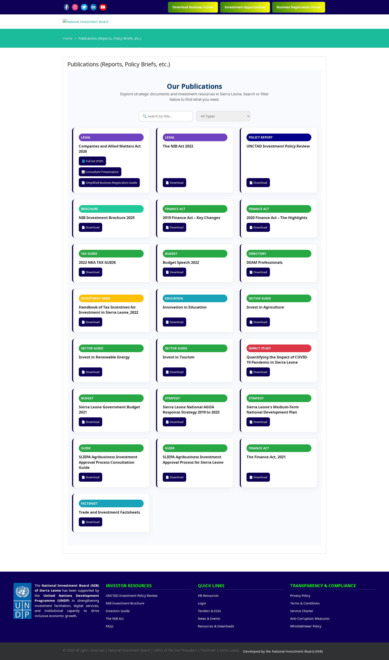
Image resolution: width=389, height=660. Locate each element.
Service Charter (301, 611)
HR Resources (208, 595)
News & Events (209, 618)
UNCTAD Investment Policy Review (131, 595)
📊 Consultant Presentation (100, 172)
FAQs (109, 626)
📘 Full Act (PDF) (92, 161)
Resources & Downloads (216, 626)
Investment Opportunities (245, 7)
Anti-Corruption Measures (310, 618)
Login (202, 603)
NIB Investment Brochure (125, 603)
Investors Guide (118, 611)
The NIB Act (115, 618)
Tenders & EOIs (209, 611)
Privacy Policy (300, 595)
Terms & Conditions (305, 603)
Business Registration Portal (299, 7)
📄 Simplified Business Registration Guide (109, 183)
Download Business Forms (192, 7)
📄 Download (174, 183)
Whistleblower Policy (305, 626)
